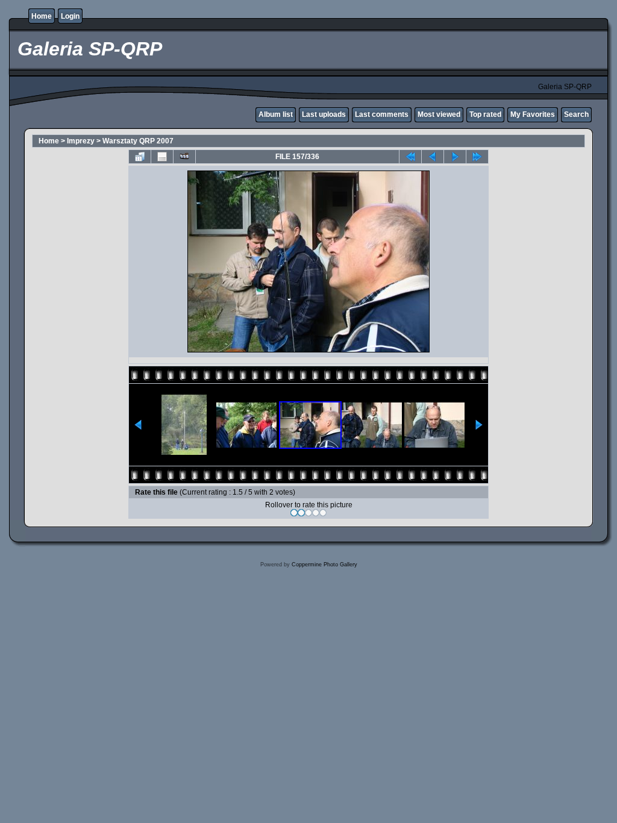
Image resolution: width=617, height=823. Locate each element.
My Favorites (532, 114)
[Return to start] (410, 156)
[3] (308, 512)
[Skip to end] (477, 156)
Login (70, 16)
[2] (301, 512)
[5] (323, 512)
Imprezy (81, 141)
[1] (294, 512)
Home (41, 16)
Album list (275, 114)
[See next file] (455, 156)
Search (576, 114)
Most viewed (439, 114)
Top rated (485, 114)
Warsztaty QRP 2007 (138, 141)
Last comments (382, 114)
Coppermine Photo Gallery (324, 565)
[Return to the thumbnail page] (140, 156)
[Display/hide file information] (162, 156)
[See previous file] (432, 156)
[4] (315, 512)
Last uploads (324, 114)
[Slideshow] (184, 156)
